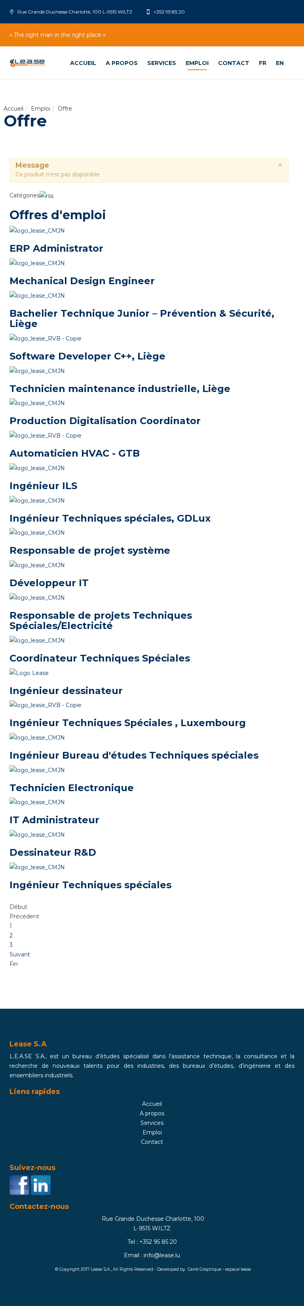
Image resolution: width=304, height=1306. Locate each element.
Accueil (13, 108)
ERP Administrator (56, 248)
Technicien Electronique (72, 788)
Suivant (20, 954)
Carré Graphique (204, 1269)
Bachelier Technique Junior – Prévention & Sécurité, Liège (142, 318)
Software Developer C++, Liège (87, 356)
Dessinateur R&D (53, 852)
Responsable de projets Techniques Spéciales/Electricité (101, 620)
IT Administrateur (54, 820)
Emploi (197, 63)
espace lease (238, 1269)
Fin (14, 964)
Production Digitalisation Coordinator (105, 420)
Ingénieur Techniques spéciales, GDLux (110, 518)
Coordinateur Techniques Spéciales (100, 658)
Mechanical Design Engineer (82, 281)
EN (280, 63)
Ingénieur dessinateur (66, 690)
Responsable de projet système (90, 550)
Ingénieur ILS (43, 485)
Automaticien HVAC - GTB (75, 453)
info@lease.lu (162, 1255)
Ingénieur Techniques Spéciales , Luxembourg (128, 723)
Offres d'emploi (58, 215)
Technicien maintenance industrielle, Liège (120, 388)
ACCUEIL (83, 63)
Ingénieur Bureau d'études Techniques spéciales (134, 755)
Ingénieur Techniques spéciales (90, 885)
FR (262, 63)
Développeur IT (49, 583)
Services (161, 63)
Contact (233, 63)
